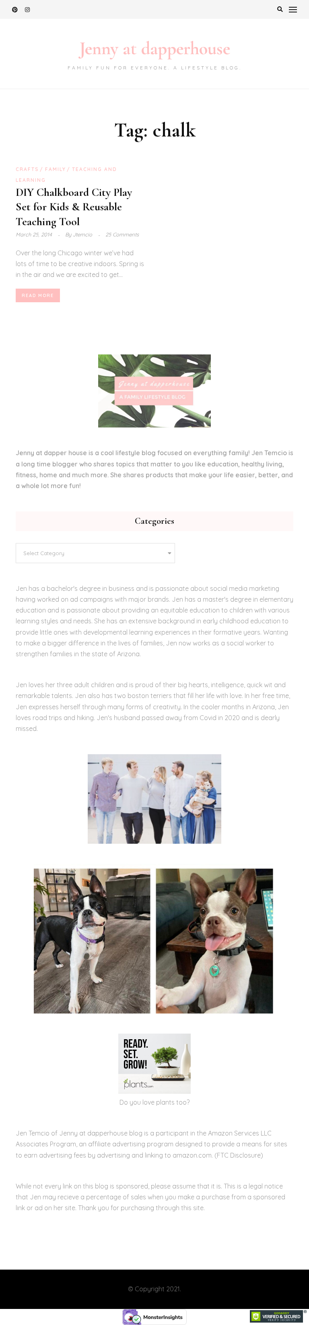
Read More (38, 295)
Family (55, 169)
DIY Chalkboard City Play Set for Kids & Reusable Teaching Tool (74, 206)
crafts (27, 169)
